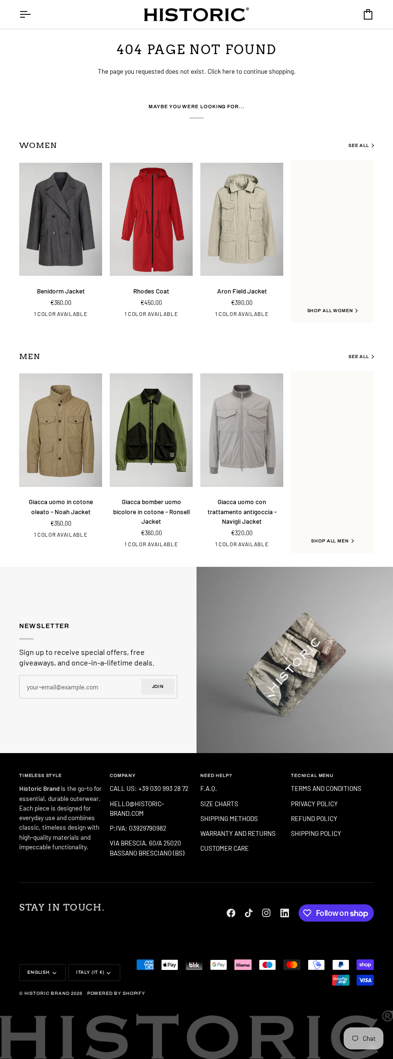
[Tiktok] (249, 913)
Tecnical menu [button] (312, 775)
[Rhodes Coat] (151, 219)
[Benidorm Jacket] (60, 219)
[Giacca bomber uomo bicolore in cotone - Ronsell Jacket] (151, 430)
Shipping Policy (316, 833)
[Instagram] (266, 913)
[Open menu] (33, 14)
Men (29, 356)
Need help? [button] (216, 775)
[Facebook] (231, 913)
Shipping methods (229, 818)
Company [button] (123, 775)
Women (38, 145)
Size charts (219, 804)
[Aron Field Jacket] (241, 219)
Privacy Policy (314, 804)
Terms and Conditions (326, 788)
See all (358, 145)
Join (158, 686)
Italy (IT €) (90, 972)
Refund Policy (314, 818)
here (228, 71)
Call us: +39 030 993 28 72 (150, 788)
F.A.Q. (208, 788)
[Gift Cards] (294, 660)
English (38, 972)
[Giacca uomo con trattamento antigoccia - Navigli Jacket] (241, 430)
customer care (224, 848)
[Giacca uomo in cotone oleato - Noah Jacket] (60, 430)
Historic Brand (47, 993)
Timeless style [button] (40, 775)
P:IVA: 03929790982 (138, 828)
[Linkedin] (284, 913)
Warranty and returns (238, 833)
